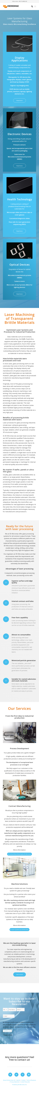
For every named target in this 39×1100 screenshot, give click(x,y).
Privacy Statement (14, 1082)
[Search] (31, 6)
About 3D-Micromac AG (9, 1080)
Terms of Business (31, 1080)
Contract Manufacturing (19, 806)
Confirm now (7, 1031)
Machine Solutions (19, 884)
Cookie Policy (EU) (25, 1082)
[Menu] (35, 6)
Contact (23, 1080)
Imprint (18, 1080)
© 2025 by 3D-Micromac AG (19, 1084)
